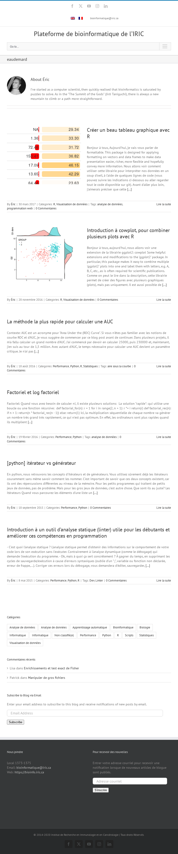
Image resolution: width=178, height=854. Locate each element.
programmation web (20, 208)
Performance (61, 366)
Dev (91, 580)
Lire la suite (163, 204)
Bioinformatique (123, 627)
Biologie (145, 627)
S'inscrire (101, 790)
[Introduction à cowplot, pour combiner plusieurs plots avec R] (44, 254)
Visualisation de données (71, 204)
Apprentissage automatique (90, 627)
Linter (99, 580)
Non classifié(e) (64, 635)
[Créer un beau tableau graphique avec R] (44, 155)
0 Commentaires (46, 208)
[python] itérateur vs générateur (41, 463)
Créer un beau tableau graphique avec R (128, 133)
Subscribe (15, 722)
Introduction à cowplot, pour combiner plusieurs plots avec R (128, 233)
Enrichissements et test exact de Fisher (51, 668)
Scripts (129, 635)
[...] (129, 189)
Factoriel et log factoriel (33, 392)
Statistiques (90, 366)
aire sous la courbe (119, 366)
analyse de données (109, 204)
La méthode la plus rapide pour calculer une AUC (60, 321)
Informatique (18, 635)
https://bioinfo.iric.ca (29, 772)
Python (74, 366)
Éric (13, 204)
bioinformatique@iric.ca (104, 18)
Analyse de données (22, 627)
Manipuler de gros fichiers (46, 678)
